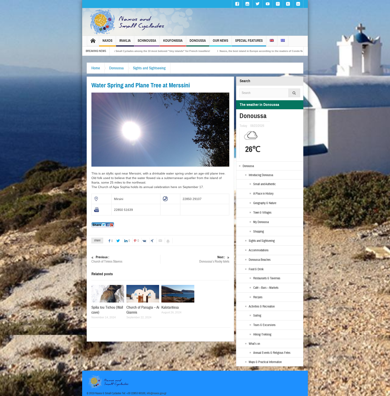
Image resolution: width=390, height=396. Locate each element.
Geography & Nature (264, 203)
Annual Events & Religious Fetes (271, 353)
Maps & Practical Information (265, 362)
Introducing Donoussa (261, 175)
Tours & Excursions (264, 325)
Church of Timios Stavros (106, 259)
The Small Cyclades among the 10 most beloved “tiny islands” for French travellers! (125, 51)
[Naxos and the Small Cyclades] (127, 22)
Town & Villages (262, 213)
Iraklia (125, 41)
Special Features (249, 41)
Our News (220, 41)
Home (95, 68)
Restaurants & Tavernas (266, 278)
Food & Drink (256, 269)
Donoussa (198, 41)
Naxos (107, 41)
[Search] (294, 93)
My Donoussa (261, 222)
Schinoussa (147, 41)
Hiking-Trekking (262, 335)
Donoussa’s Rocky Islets (214, 259)
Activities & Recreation (262, 307)
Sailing (257, 316)
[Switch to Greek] (282, 41)
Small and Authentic (264, 184)
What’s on (254, 344)
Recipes (257, 297)
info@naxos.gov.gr (157, 393)
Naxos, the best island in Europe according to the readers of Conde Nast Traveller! (233, 51)
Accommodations (259, 250)
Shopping (258, 232)
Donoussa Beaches (260, 260)
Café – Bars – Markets (266, 288)
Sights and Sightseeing (149, 68)
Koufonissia (173, 41)
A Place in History (263, 194)
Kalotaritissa (170, 307)
